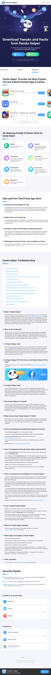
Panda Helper (11, 2)
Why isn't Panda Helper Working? (14, 298)
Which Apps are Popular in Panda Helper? (17, 301)
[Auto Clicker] (6, 158)
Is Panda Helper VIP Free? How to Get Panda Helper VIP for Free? (23, 277)
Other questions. (10, 304)
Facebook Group (16, 365)
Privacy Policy (26, 662)
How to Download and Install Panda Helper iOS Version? (21, 288)
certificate (15, 332)
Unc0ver (6, 581)
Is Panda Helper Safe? (12, 279)
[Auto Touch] (31, 158)
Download (41, 93)
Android (18, 209)
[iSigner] (6, 146)
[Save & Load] (31, 169)
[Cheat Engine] (6, 169)
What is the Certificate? (12, 271)
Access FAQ (21, 245)
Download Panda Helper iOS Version (21, 443)
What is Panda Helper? (12, 268)
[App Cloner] (6, 182)
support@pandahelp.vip (38, 500)
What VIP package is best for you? (13, 438)
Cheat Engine (14, 422)
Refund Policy (32, 662)
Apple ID (27, 390)
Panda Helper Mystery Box (13, 584)
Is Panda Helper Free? (12, 274)
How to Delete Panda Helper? (14, 296)
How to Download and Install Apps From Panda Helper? (20, 293)
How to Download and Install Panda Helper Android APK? (21, 290)
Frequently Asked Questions (11, 529)
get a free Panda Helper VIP (39, 365)
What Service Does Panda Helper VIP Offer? (17, 285)
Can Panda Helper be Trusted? (14, 282)
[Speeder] (31, 146)
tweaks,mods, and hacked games (35, 316)
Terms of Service (19, 662)
